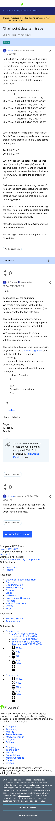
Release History (14, 587)
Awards (10, 731)
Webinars (11, 595)
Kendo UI (5, 554)
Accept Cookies (27, 807)
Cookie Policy (24, 795)
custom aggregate (33, 350)
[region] (27, 798)
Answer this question (17, 534)
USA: (24, 633)
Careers (10, 739)
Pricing (9, 569)
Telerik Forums (12, 11)
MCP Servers (7, 559)
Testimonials (13, 621)
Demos (10, 582)
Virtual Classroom (16, 603)
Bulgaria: (26, 641)
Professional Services (18, 598)
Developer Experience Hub (21, 579)
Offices (10, 742)
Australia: (27, 644)
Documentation (14, 584)
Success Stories (14, 618)
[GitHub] (13, 667)
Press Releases (14, 734)
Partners (10, 600)
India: (25, 639)
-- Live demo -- (11, 410)
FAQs (8, 608)
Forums (10, 590)
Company (11, 726)
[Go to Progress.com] (9, 708)
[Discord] (13, 670)
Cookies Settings (27, 815)
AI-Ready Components (27, 559)
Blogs (9, 592)
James (10, 50)
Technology (12, 729)
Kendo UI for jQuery (30, 11)
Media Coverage (15, 736)
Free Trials (11, 567)
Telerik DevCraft (9, 548)
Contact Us (12, 631)
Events (9, 605)
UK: (24, 636)
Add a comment (12, 249)
